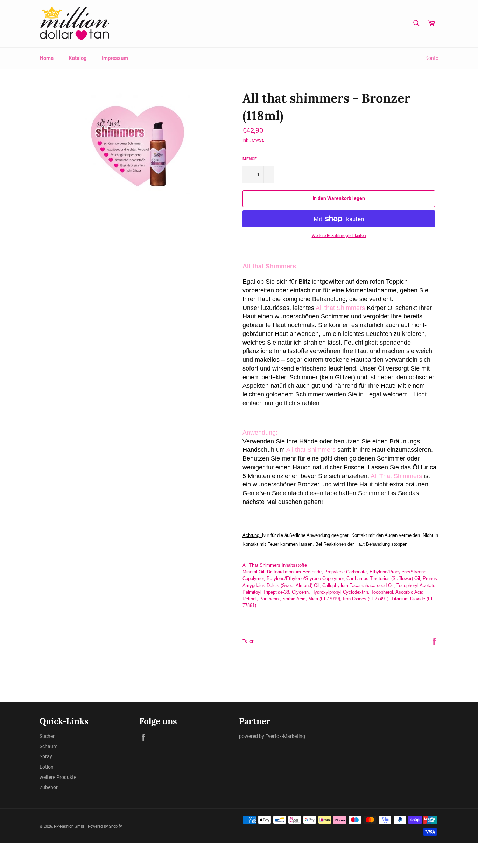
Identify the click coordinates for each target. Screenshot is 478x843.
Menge (249, 159)
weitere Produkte (58, 777)
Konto (431, 58)
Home (47, 58)
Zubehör (49, 787)
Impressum (115, 58)
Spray (46, 756)
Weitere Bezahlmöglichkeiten (339, 235)
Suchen (48, 736)
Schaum (48, 746)
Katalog (78, 58)
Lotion (47, 767)
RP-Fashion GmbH (70, 826)
